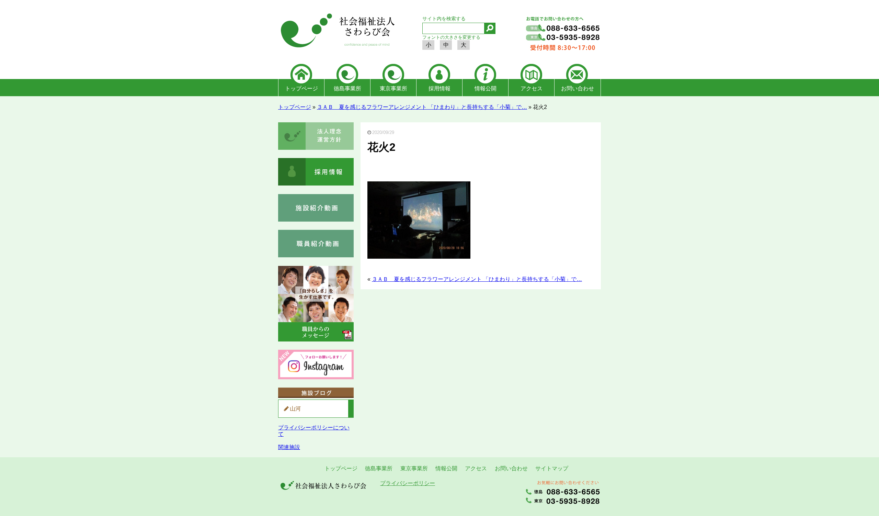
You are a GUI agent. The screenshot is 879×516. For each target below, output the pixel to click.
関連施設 (289, 447)
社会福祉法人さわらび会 (336, 31)
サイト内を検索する (444, 18)
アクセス (532, 88)
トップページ (301, 88)
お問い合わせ (577, 88)
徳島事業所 (347, 88)
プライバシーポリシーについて (314, 431)
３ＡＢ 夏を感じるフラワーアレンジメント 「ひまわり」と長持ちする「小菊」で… (422, 107)
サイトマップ (551, 468)
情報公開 (485, 88)
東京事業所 (393, 88)
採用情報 (439, 88)
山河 (295, 409)
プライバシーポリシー (407, 483)
